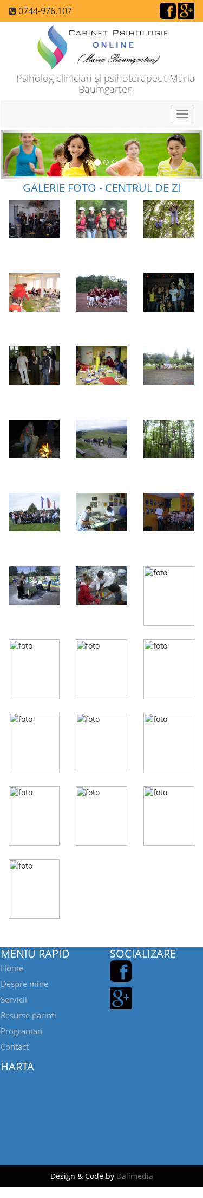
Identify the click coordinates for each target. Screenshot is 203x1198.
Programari (22, 1030)
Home (12, 967)
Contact (15, 1046)
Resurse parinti (28, 1015)
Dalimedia (134, 1176)
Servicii (14, 999)
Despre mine (24, 983)
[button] (16, 154)
